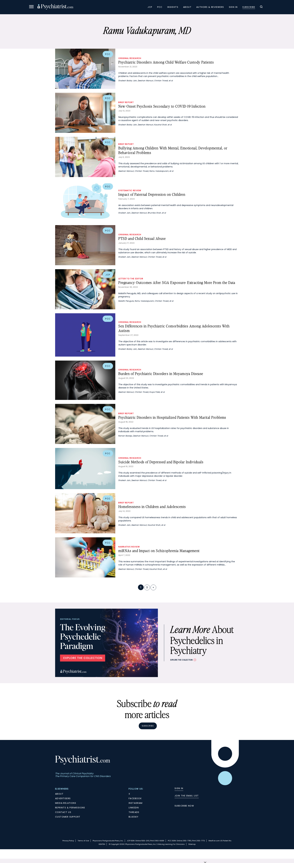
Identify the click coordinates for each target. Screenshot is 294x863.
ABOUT (59, 793)
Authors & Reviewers (210, 7)
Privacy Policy (68, 840)
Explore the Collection (181, 660)
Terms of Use (83, 840)
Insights (172, 7)
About (187, 7)
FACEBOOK (135, 798)
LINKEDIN (134, 807)
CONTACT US (63, 812)
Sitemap (192, 844)
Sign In (233, 7)
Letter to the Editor (130, 278)
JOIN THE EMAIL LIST (187, 795)
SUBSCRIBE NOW (184, 805)
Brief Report (126, 102)
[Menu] (31, 7)
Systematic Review (129, 190)
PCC (159, 7)
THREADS (134, 812)
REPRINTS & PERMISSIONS (70, 807)
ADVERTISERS (63, 798)
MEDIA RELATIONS (65, 803)
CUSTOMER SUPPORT (67, 816)
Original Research (129, 58)
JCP (150, 7)
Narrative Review (129, 546)
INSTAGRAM (136, 803)
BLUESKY (134, 816)
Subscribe (248, 7)
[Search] (261, 7)
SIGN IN (179, 788)
